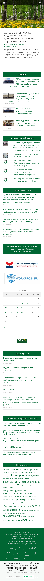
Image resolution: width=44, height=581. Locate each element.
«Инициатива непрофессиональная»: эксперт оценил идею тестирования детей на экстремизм (21, 231)
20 (22, 312)
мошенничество (11, 493)
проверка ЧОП (24, 513)
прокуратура (9, 515)
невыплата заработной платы (13, 496)
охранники (27, 509)
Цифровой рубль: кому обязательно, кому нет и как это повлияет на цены (26, 163)
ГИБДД (5, 472)
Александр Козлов (9, 469)
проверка (15, 513)
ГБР (37, 469)
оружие (17, 499)
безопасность (11, 481)
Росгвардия (18, 475)
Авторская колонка (22, 190)
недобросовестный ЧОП (32, 496)
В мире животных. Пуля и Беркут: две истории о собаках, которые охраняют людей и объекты (22, 380)
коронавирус (13, 491)
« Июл (5, 328)
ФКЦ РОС (32, 476)
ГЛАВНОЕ (22, 74)
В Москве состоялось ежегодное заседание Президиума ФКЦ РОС (25, 110)
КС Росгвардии (13, 472)
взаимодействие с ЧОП (11, 485)
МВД (34, 472)
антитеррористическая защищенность (16, 479)
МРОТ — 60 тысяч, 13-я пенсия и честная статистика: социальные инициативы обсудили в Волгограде (22, 440)
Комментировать (11, 46)
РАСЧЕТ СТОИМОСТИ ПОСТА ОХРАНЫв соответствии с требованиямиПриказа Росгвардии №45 (22, 249)
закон (17, 488)
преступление (7, 513)
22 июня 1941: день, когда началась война (20, 390)
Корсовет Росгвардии (25, 472)
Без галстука (20, 44)
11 (11, 308)
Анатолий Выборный (25, 469)
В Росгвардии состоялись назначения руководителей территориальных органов (24, 172)
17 (6, 312)
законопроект (23, 488)
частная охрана (11, 520)
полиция (36, 510)
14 (28, 308)
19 (17, 312)
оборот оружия (8, 499)
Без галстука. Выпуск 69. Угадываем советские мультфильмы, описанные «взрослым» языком (19, 37)
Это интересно (22, 353)
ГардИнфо (22, 12)
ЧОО (37, 476)
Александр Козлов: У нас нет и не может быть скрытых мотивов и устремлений (28, 123)
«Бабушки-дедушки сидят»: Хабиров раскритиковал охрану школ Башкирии (22, 447)
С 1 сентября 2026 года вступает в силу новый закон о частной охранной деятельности (22, 424)
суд (18, 515)
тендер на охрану (27, 516)
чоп (24, 520)
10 (6, 308)
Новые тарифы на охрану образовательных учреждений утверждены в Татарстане (19, 453)
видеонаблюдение (27, 485)
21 (28, 312)
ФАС (27, 476)
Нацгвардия (6, 476)
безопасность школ (30, 481)
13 (22, 308)
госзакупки (8, 487)
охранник (15, 509)
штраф (30, 520)
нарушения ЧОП (27, 493)
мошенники (23, 490)
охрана (25, 499)
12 (17, 308)
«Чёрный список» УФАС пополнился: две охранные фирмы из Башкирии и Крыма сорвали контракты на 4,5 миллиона (21, 432)
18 (11, 312)
